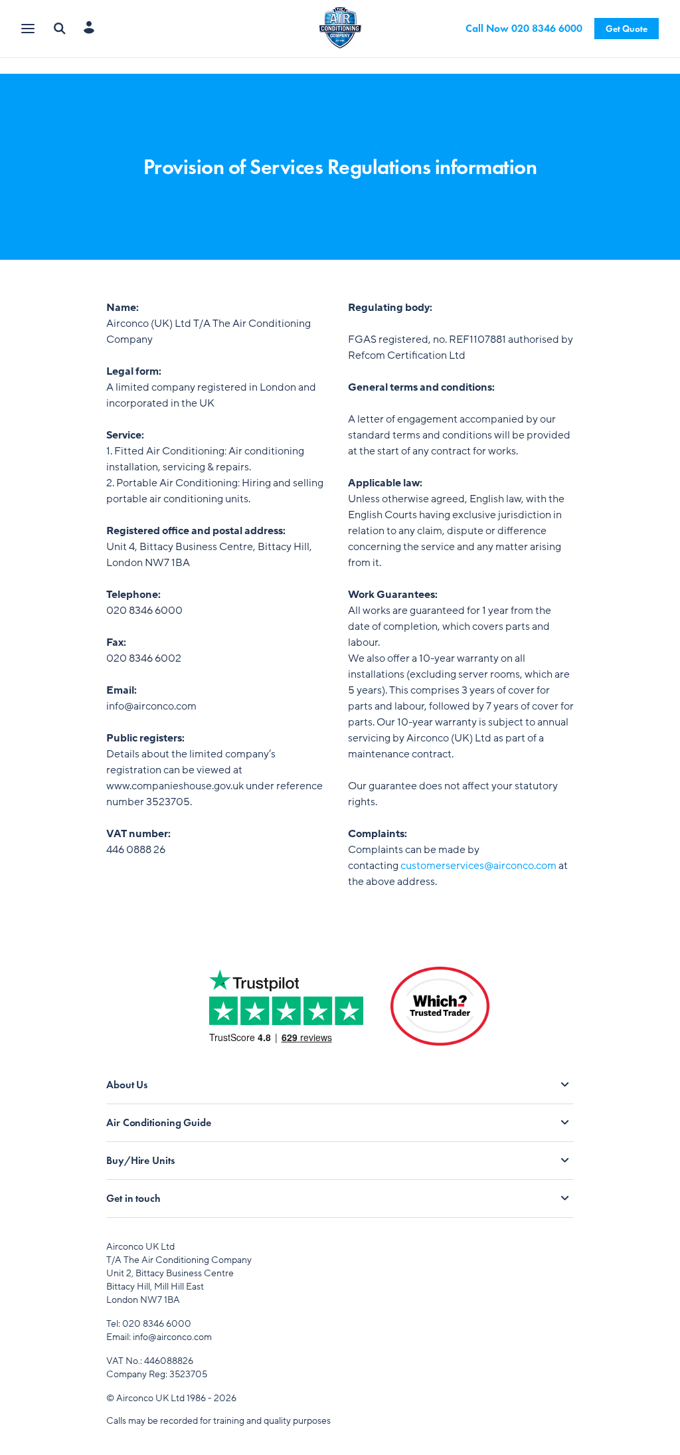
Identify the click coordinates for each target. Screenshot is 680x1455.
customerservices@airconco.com (478, 865)
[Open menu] (29, 29)
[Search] (60, 28)
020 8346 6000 (156, 1323)
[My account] (92, 29)
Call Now (524, 28)
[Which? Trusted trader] (439, 1016)
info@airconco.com (172, 1337)
